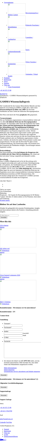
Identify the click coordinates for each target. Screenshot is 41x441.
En (6, 94)
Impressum (7, 431)
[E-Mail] (4, 440)
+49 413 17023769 (6, 411)
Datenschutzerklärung (11, 436)
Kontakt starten (5, 200)
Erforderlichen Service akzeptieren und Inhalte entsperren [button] (22, 371)
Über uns (7, 85)
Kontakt (2, 94)
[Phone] (5, 440)
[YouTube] (2, 440)
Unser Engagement (14, 87)
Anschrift (26, 333)
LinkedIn (3, 422)
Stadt (24, 335)
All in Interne (4, 225)
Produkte (7, 78)
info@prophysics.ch (6, 419)
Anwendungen (8, 2)
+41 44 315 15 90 (5, 90)
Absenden (4, 375)
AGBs (6, 434)
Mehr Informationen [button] (10, 368)
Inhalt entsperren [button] (9, 370)
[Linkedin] (1, 440)
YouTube (9, 422)
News (6, 81)
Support (6, 83)
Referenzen (7, 80)
